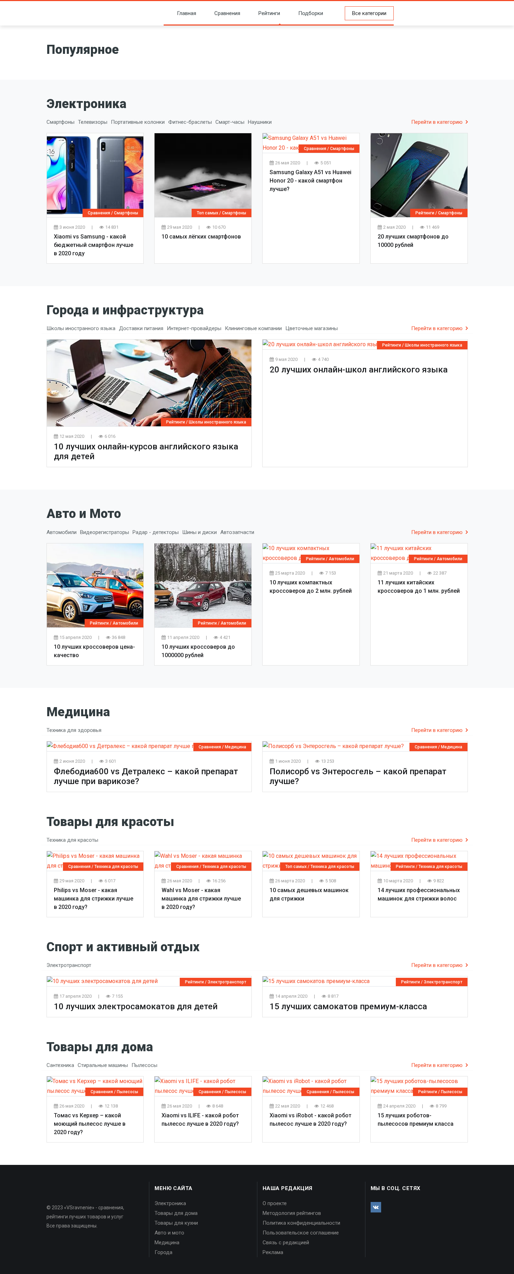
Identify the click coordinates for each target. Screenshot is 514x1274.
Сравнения (227, 13)
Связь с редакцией (286, 1242)
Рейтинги (269, 13)
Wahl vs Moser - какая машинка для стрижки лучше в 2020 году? (201, 898)
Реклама (273, 1252)
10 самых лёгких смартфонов (201, 236)
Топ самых (207, 213)
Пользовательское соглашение (301, 1233)
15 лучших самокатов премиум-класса (348, 1006)
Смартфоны (126, 213)
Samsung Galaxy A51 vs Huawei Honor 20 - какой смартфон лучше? (310, 180)
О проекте (275, 1203)
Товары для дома (176, 1213)
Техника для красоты (116, 866)
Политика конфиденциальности (301, 1223)
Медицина (235, 747)
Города (163, 1252)
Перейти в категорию (437, 122)
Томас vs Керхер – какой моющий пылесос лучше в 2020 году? (90, 1124)
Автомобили (125, 623)
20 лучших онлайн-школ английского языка (359, 370)
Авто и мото (169, 1233)
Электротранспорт (227, 982)
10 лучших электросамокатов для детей (135, 1006)
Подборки (310, 13)
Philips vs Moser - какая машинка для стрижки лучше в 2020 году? (93, 898)
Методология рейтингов (292, 1213)
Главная (186, 13)
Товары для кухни (176, 1223)
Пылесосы (127, 1091)
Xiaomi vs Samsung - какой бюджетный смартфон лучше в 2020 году (93, 245)
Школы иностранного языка (217, 422)
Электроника (170, 1203)
